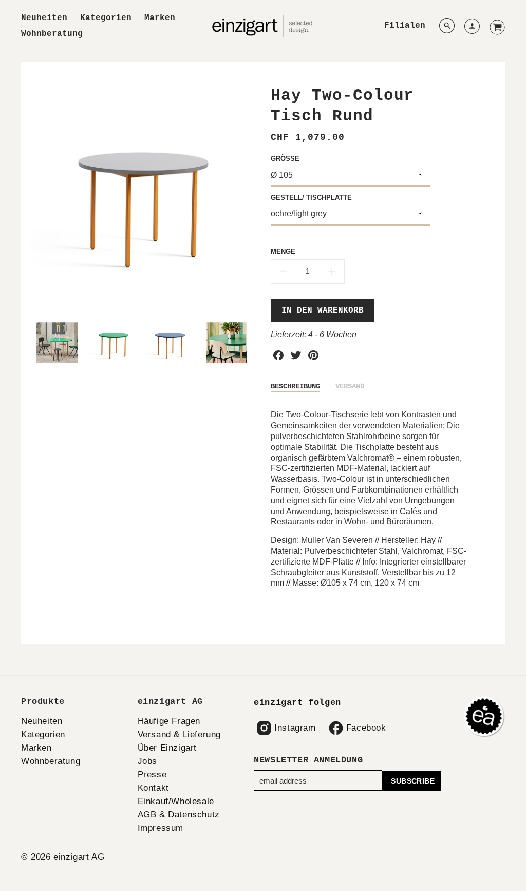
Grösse (285, 158)
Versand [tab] (349, 386)
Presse (152, 774)
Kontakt (153, 788)
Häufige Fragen (169, 721)
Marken (159, 18)
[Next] (247, 197)
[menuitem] (44, 18)
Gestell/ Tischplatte (311, 198)
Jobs (147, 761)
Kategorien (106, 18)
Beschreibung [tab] (295, 386)
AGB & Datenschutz (179, 815)
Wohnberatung (52, 34)
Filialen (404, 25)
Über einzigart (167, 748)
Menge (283, 252)
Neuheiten (44, 18)
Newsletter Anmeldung (308, 760)
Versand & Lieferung (179, 734)
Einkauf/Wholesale (176, 801)
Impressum (160, 828)
